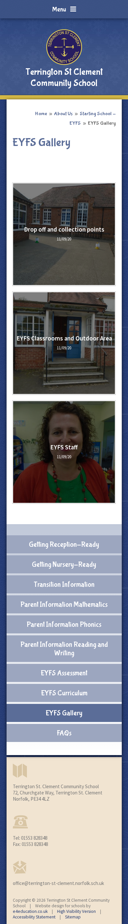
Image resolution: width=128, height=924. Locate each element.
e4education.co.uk (30, 911)
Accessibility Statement (34, 917)
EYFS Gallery (102, 123)
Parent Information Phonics (64, 624)
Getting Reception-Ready (64, 544)
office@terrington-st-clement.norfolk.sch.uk (58, 883)
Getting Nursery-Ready (64, 564)
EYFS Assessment (64, 673)
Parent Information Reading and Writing (64, 648)
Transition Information (64, 584)
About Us (63, 114)
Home (41, 114)
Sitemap (73, 917)
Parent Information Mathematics (64, 604)
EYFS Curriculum (64, 693)
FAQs (64, 733)
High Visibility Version (76, 911)
